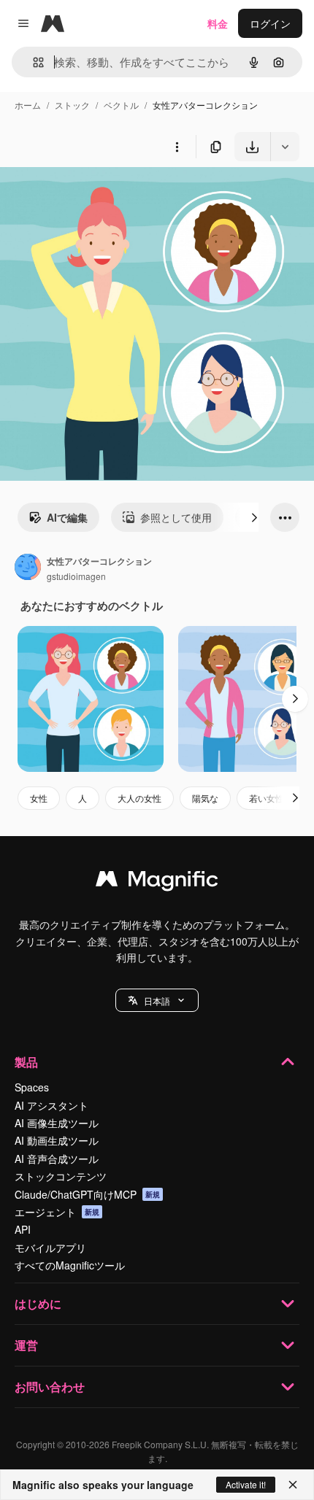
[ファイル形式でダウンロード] (284, 146)
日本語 (157, 1000)
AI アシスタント (51, 1105)
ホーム (28, 104)
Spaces (32, 1087)
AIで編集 (67, 517)
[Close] (293, 1484)
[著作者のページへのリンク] (28, 568)
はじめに (38, 1303)
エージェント (57, 1212)
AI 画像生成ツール (57, 1123)
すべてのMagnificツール (70, 1265)
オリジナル (100, 195)
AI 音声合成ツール (57, 1158)
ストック (72, 104)
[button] (157, 1000)
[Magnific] (157, 882)
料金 (217, 23)
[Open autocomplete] (32, 62)
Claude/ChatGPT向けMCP (87, 1194)
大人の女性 (139, 798)
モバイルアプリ (50, 1247)
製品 (26, 1062)
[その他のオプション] (176, 146)
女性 (38, 798)
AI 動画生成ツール (57, 1140)
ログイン (270, 23)
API (23, 1229)
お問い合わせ (50, 1386)
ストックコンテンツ (61, 1176)
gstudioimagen (76, 576)
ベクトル (121, 104)
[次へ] (254, 517)
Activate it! (246, 1484)
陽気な (205, 798)
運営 (26, 1345)
